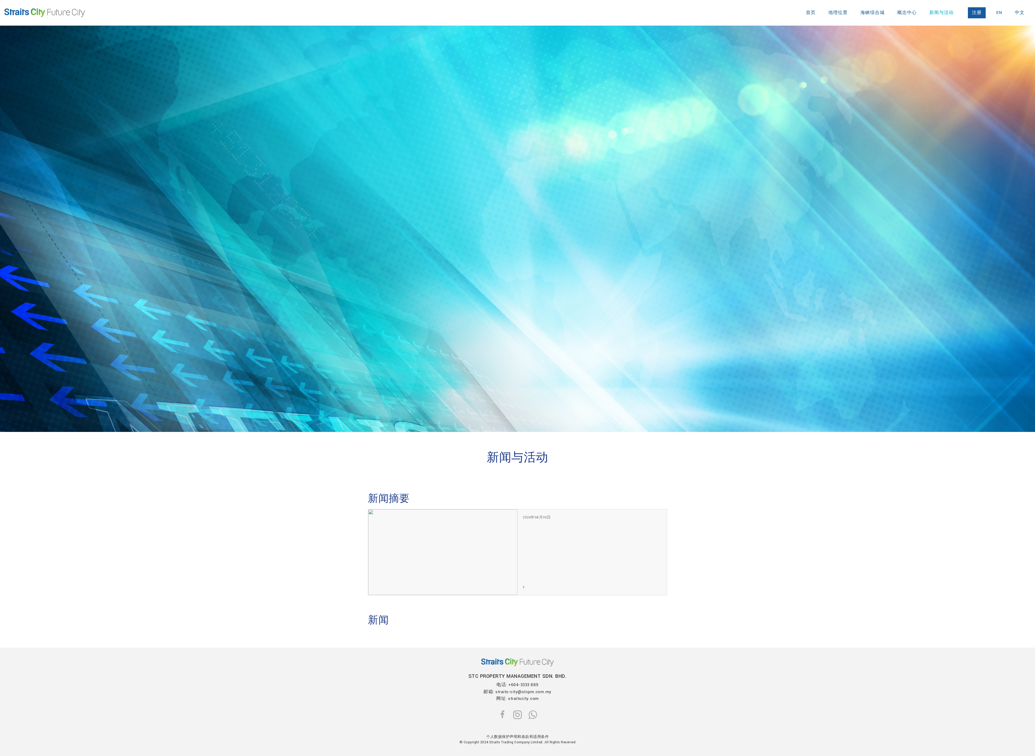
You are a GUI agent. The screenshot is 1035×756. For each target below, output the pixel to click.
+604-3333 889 (523, 685)
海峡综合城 (872, 13)
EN (999, 13)
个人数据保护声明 (502, 736)
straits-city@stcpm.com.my (523, 692)
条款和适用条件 (535, 736)
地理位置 (838, 13)
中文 (1019, 13)
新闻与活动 (941, 13)
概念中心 (907, 13)
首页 (811, 13)
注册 (977, 13)
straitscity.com (523, 699)
